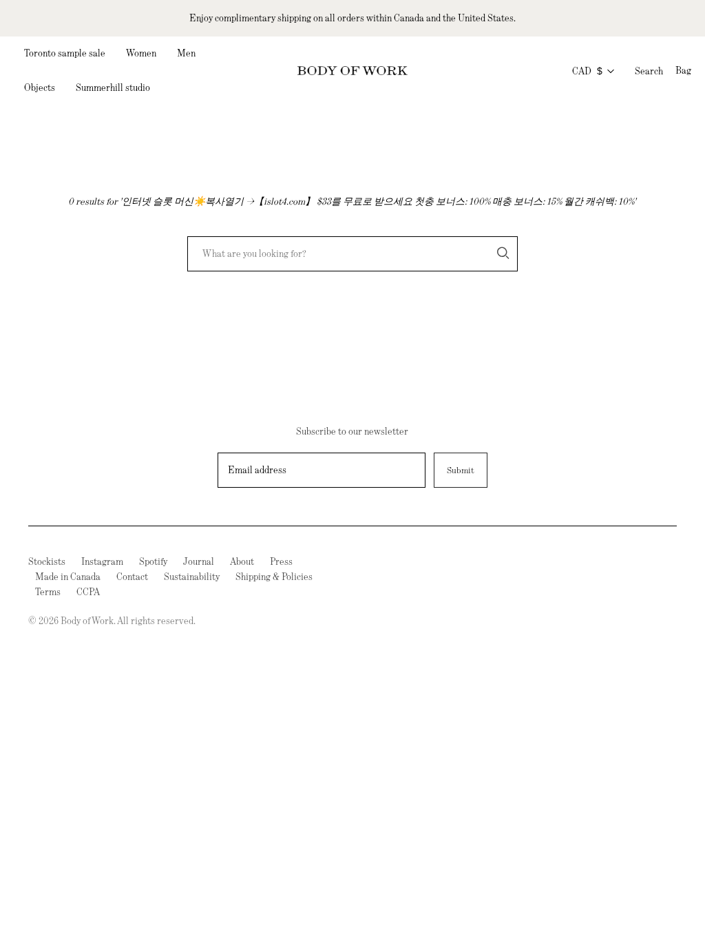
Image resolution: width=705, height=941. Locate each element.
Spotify (153, 561)
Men (186, 53)
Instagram (102, 561)
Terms (48, 592)
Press (281, 561)
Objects (39, 87)
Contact (132, 576)
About (242, 561)
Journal (198, 561)
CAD (587, 71)
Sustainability (192, 576)
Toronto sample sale (64, 53)
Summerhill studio (113, 87)
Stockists (46, 561)
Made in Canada (68, 576)
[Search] (503, 253)
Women (141, 53)
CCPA (88, 592)
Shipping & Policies (274, 576)
